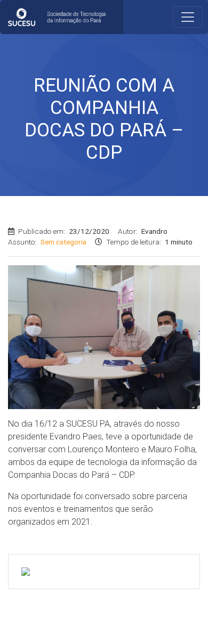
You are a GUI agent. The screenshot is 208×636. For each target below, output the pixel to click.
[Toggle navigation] (188, 17)
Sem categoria (63, 242)
